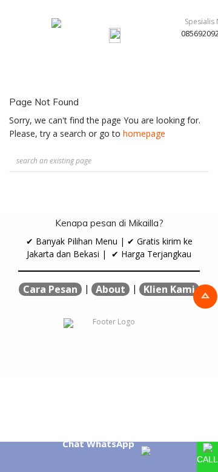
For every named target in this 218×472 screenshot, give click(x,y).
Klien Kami (169, 289)
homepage (144, 133)
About (110, 289)
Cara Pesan (50, 289)
